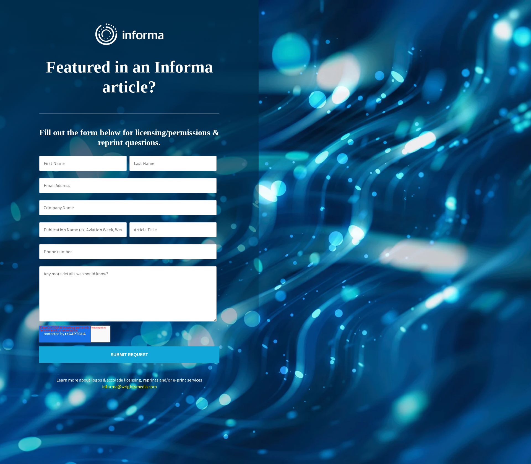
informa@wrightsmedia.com (129, 386)
